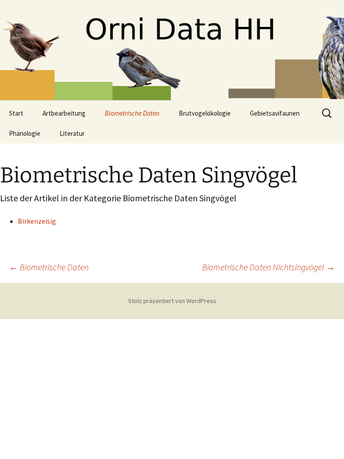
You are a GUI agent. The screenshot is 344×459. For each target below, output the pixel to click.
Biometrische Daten (132, 113)
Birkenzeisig (37, 221)
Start (16, 113)
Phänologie (24, 133)
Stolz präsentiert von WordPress (172, 301)
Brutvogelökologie (205, 113)
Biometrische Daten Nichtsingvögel (268, 267)
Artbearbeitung (64, 113)
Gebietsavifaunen (275, 113)
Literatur (72, 133)
